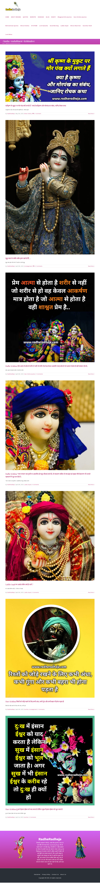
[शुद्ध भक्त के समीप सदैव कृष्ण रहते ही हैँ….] (50, 187)
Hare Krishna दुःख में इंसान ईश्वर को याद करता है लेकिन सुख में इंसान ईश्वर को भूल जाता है (33, 809)
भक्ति (33, 113)
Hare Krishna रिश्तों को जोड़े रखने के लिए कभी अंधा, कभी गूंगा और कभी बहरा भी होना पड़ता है (34, 701)
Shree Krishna (27, 113)
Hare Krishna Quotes (29, 374)
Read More (91, 113)
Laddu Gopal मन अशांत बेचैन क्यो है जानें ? (19, 584)
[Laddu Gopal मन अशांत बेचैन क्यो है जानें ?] (50, 536)
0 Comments (39, 266)
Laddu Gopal (27, 484)
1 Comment (38, 113)
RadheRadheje (11, 113)
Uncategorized (28, 266)
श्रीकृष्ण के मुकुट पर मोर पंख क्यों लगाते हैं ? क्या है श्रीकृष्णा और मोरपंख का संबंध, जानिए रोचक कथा (35, 105)
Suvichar (26, 709)
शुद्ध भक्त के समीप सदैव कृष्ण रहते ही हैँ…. (17, 258)
